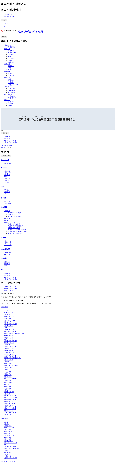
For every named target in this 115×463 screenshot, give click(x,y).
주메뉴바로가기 (9, 16)
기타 (2, 270)
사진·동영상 (5, 249)
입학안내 (4, 198)
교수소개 (4, 186)
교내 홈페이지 (4, 418)
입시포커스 (5, 160)
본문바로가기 (8, 14)
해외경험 (4, 207)
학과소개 (4, 167)
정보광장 (4, 237)
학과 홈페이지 (4, 307)
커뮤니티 (4, 258)
